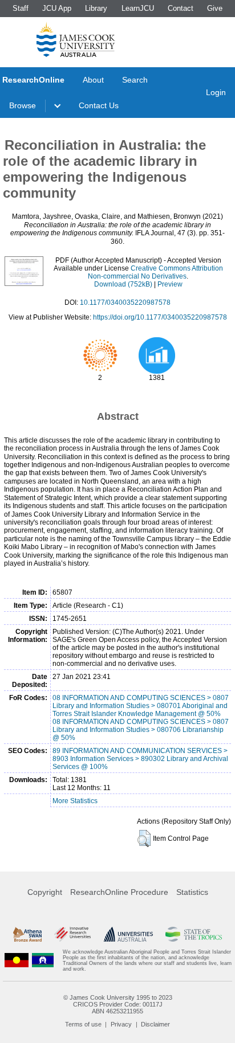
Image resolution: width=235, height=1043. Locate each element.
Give (214, 8)
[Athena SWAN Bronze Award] (27, 934)
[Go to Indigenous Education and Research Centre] (16, 960)
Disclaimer (155, 1024)
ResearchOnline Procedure (119, 892)
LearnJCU (137, 8)
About (93, 79)
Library (96, 8)
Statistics (192, 892)
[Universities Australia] (128, 934)
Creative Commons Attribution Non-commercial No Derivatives (155, 272)
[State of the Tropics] (193, 934)
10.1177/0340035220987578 (125, 302)
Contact (180, 8)
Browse (22, 105)
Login (216, 92)
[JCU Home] (76, 39)
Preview (170, 284)
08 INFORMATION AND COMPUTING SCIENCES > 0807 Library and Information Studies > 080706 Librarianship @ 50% (140, 730)
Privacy (121, 1024)
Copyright (44, 892)
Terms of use (83, 1024)
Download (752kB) (123, 284)
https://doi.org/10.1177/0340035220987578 (160, 317)
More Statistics (75, 801)
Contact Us (99, 105)
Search (135, 79)
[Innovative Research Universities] (72, 934)
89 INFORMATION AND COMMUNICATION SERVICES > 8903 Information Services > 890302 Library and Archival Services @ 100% (140, 759)
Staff (21, 8)
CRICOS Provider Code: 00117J (118, 1004)
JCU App (56, 8)
